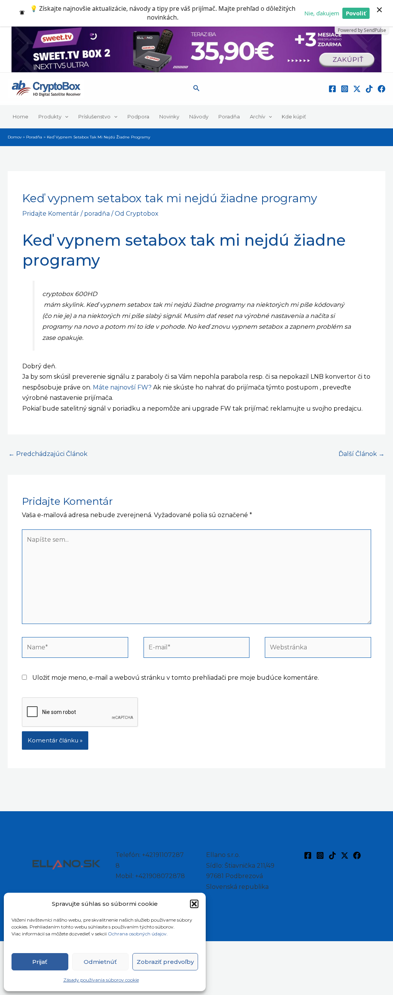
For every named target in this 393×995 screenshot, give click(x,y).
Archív (257, 116)
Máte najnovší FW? (122, 387)
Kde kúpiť (294, 116)
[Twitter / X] (357, 89)
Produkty (49, 116)
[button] (194, 904)
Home (20, 116)
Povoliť (356, 13)
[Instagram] (344, 89)
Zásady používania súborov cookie (101, 980)
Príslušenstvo (94, 116)
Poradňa (229, 116)
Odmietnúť (100, 961)
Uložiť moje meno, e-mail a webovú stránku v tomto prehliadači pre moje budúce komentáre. (175, 677)
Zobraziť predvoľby (165, 961)
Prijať (39, 961)
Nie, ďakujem (321, 13)
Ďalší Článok (362, 454)
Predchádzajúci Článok (48, 454)
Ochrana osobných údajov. (138, 934)
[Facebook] (332, 89)
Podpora (138, 116)
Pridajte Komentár (50, 213)
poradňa (97, 213)
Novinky (169, 116)
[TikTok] (369, 89)
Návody (198, 116)
